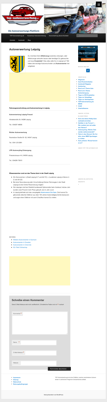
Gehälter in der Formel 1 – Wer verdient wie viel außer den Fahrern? (87, 125)
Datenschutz (17, 382)
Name (16, 342)
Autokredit (21, 40)
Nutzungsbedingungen (20, 384)
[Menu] (99, 4)
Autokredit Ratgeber (84, 84)
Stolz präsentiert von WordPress (53, 395)
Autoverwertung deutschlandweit (58, 36)
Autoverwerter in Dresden (22, 242)
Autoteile (12, 40)
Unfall (80, 106)
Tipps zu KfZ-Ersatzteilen (86, 95)
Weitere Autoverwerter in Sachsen (24, 240)
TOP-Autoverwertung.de (17, 36)
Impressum (16, 377)
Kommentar (17, 313)
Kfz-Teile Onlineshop (20, 247)
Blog (29, 40)
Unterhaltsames (83, 108)
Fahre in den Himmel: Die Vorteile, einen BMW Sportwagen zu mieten (88, 136)
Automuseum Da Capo (48, 192)
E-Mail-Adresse (18, 352)
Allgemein (81, 80)
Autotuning (81, 86)
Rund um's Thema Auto (85, 88)
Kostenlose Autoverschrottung (36, 36)
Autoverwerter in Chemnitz (22, 245)
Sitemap (15, 380)
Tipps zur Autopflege (85, 97)
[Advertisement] (39, 90)
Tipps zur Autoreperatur (86, 99)
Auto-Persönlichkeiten (85, 82)
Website (15, 363)
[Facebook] (88, 70)
